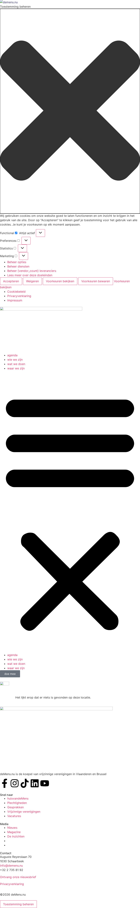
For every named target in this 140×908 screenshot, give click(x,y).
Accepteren (11, 281)
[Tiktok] (24, 783)
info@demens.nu (11, 865)
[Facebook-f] (4, 783)
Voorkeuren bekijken (60, 281)
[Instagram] (14, 783)
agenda (12, 355)
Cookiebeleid (16, 291)
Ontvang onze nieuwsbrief (18, 877)
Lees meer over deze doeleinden (29, 275)
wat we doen (16, 364)
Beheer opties (16, 262)
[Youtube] (44, 783)
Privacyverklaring (19, 296)
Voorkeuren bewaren (95, 281)
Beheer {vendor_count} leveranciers (31, 271)
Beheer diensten (18, 266)
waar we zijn (16, 368)
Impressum (14, 300)
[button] (70, 111)
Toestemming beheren (18, 904)
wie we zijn (15, 359)
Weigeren (32, 281)
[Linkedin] (34, 783)
